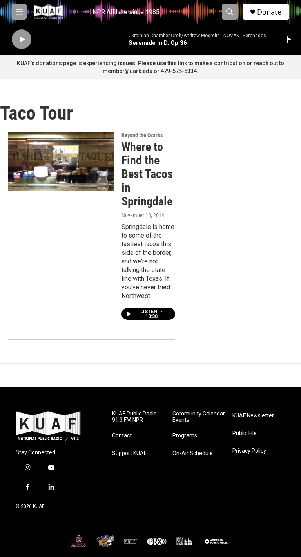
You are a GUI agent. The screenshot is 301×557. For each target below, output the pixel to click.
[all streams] (289, 39)
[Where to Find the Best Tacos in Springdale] (61, 161)
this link (177, 63)
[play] (21, 39)
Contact (122, 436)
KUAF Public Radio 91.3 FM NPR (134, 417)
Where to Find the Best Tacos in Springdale (147, 174)
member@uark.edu (127, 71)
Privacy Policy (249, 451)
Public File (244, 433)
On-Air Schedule (192, 453)
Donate (269, 12)
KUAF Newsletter (253, 416)
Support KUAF (129, 453)
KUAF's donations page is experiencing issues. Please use (92, 63)
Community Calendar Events (198, 417)
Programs (184, 436)
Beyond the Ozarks (142, 135)
